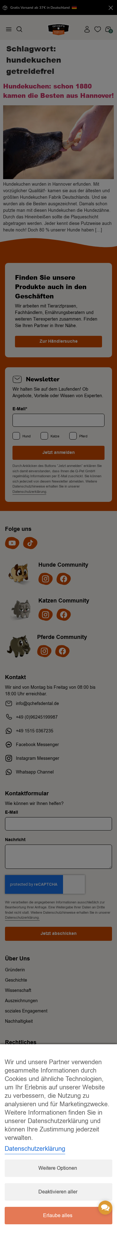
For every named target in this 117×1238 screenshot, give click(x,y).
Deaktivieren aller (57, 1191)
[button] (105, 1208)
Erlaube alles (57, 1215)
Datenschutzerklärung (35, 1149)
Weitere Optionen (57, 1168)
